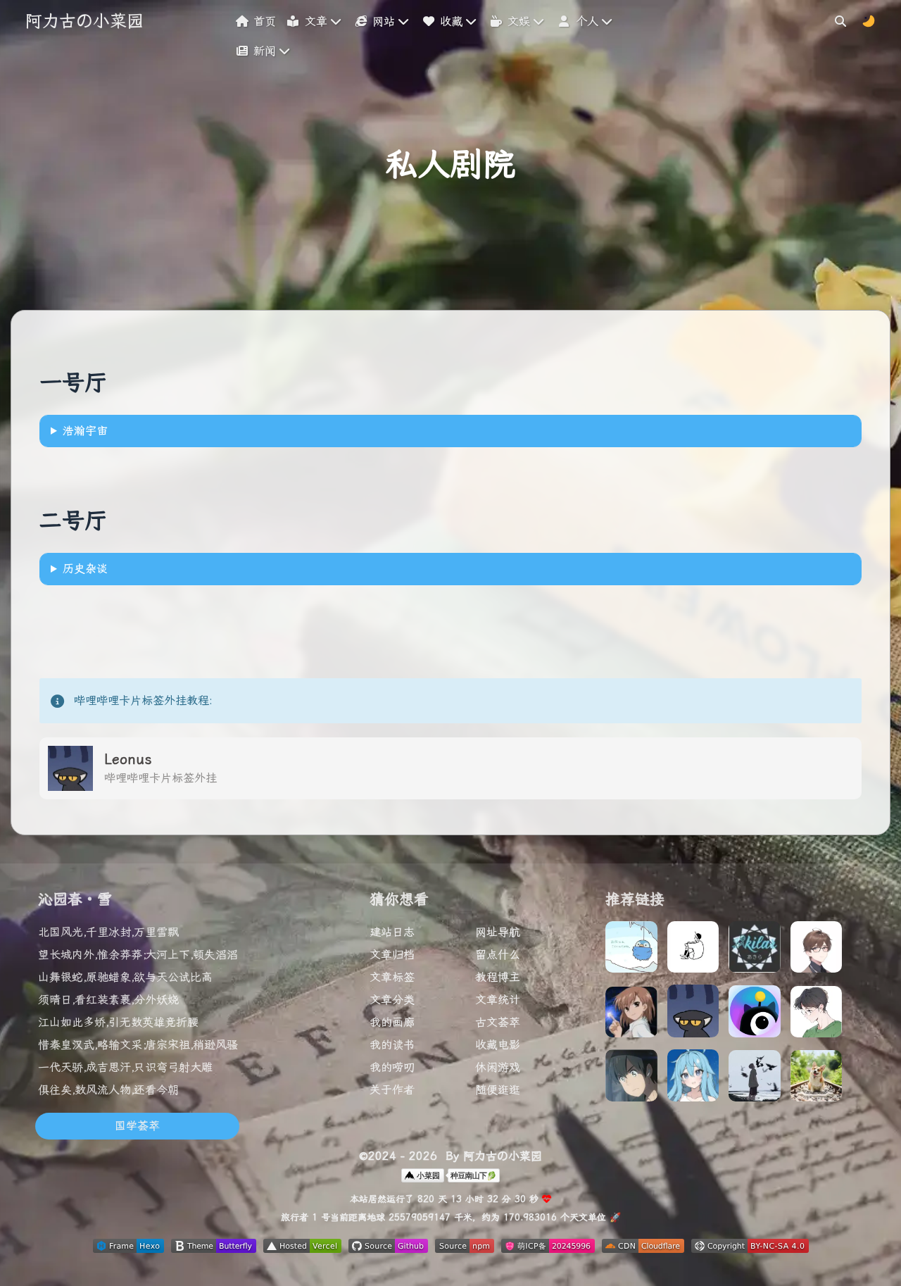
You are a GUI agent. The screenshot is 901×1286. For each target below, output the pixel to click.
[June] (755, 1079)
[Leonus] (693, 1014)
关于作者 (392, 1090)
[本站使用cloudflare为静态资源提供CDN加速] (643, 1249)
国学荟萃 (137, 1125)
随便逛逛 (497, 1090)
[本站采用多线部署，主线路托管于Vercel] (302, 1249)
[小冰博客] (631, 1079)
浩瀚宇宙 (85, 430)
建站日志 (392, 932)
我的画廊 (392, 1022)
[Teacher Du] (816, 950)
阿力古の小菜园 (84, 21)
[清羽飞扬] (816, 1079)
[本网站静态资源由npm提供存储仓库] (464, 1249)
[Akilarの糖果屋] (755, 950)
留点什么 (497, 954)
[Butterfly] (693, 950)
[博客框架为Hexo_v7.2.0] (128, 1249)
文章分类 (392, 999)
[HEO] (755, 1015)
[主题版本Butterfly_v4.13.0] (213, 1249)
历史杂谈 (85, 568)
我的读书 (392, 1044)
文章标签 (392, 977)
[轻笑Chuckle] (693, 1079)
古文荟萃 (497, 1022)
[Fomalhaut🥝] (631, 951)
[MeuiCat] (816, 1015)
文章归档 (392, 954)
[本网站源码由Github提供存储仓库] (388, 1249)
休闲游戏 (497, 1067)
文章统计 (497, 999)
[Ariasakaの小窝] (631, 1016)
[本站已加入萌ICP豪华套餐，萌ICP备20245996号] (548, 1249)
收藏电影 (497, 1044)
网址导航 (497, 932)
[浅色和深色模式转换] (869, 20)
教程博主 (497, 977)
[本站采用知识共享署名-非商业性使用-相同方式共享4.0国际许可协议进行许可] (750, 1249)
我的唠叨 (392, 1067)
